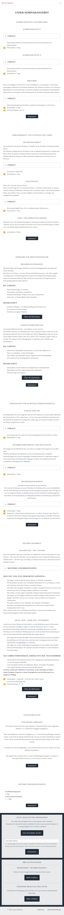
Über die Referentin (32, 689)
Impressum (41, 909)
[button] (32, 116)
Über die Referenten (32, 317)
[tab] (32, 36)
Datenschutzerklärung (54, 909)
